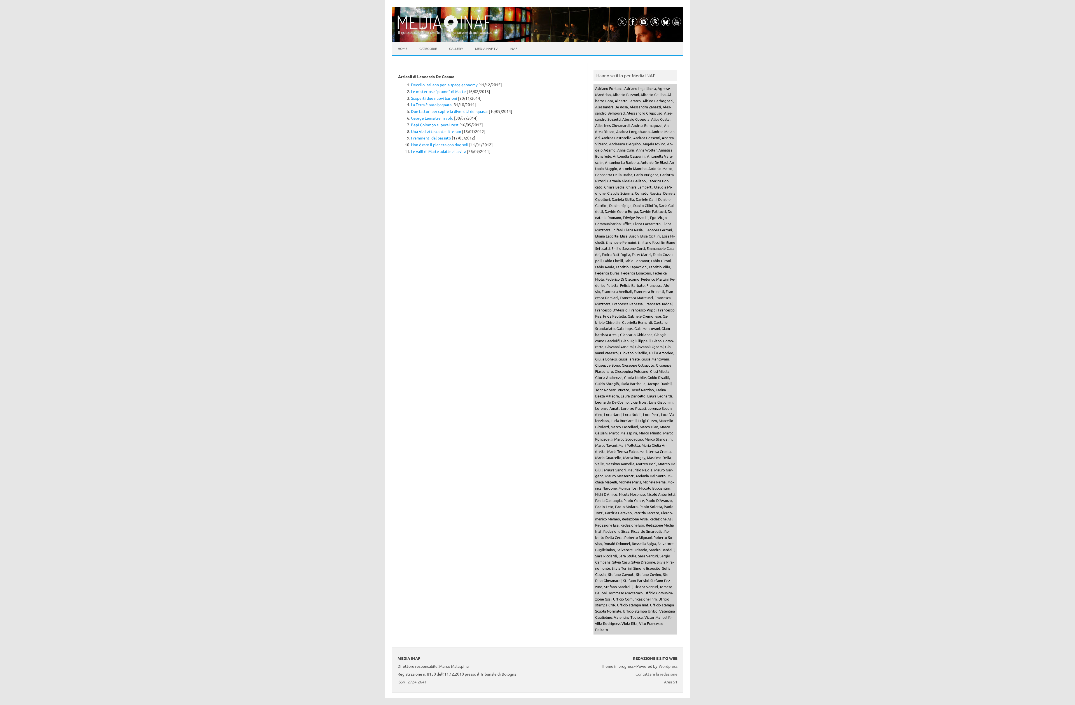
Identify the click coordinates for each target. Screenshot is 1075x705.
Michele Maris (630, 482)
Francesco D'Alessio (611, 310)
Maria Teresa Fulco (622, 451)
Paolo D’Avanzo (659, 500)
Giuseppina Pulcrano (631, 371)
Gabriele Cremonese (644, 316)
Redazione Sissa (616, 531)
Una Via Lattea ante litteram (436, 131)
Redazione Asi (660, 518)
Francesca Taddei (658, 303)
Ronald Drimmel (617, 543)
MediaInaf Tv (486, 48)
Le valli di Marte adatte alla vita (438, 151)
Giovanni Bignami (649, 346)
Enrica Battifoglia (616, 254)
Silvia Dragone (643, 562)
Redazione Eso (632, 525)
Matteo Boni (646, 463)
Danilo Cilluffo (645, 205)
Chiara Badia (614, 187)
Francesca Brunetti (649, 291)
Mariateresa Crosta (655, 451)
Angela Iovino (653, 143)
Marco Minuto (650, 433)
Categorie (428, 48)
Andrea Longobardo (633, 131)
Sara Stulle (627, 555)
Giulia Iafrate (629, 359)
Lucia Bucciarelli (624, 420)
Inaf (513, 48)
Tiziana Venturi (646, 586)
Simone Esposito (646, 568)
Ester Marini (641, 254)
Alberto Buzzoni (626, 94)
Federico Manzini (655, 279)
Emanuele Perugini (621, 242)
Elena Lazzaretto (647, 223)
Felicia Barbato (632, 285)
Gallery (456, 48)
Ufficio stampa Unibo (640, 611)
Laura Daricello (633, 396)
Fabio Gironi (661, 260)
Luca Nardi (612, 414)
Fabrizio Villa (659, 266)
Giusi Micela (659, 371)
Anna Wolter (646, 150)
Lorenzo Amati (607, 408)
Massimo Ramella (620, 463)
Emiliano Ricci (648, 242)
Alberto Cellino (653, 94)
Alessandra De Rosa (611, 106)
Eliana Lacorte (606, 236)
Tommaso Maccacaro (625, 592)
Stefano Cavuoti (621, 574)
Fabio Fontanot (637, 260)
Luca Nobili (632, 414)
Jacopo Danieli (659, 383)
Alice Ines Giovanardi (612, 125)
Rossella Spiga (644, 543)
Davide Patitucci (653, 211)
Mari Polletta (629, 445)
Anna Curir (625, 150)
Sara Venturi (648, 555)
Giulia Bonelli (606, 359)
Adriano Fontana (609, 88)
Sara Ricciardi (606, 555)
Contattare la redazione (656, 673)
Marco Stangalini (658, 439)
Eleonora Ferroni (658, 229)
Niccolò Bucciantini (654, 488)
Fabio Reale (604, 266)
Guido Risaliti (658, 377)
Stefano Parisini (636, 580)
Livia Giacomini (661, 402)
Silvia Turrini (622, 568)
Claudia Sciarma (620, 193)
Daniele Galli (646, 199)
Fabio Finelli (613, 260)
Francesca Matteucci (636, 297)
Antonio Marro (660, 168)
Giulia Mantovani (655, 359)
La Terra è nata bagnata (431, 104)
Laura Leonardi (659, 396)
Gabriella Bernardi (637, 322)
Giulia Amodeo (661, 352)
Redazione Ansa (635, 518)
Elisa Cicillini (650, 236)
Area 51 (670, 681)
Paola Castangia (608, 500)
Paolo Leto (604, 506)
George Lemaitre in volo (432, 117)
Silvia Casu (621, 562)
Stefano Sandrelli (618, 586)
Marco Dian (649, 426)
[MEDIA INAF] (445, 28)
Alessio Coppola (635, 119)
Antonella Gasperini (629, 156)
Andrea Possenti (646, 137)
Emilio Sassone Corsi (628, 248)
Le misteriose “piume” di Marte (438, 91)
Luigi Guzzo (647, 420)
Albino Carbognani (657, 100)
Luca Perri (651, 414)
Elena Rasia (633, 229)
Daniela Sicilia (623, 199)
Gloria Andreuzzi (608, 377)
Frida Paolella (614, 316)
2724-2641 (417, 681)
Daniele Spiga (620, 205)
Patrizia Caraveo (618, 512)
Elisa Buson (629, 236)
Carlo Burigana (646, 174)
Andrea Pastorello (616, 137)
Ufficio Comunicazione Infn (635, 599)
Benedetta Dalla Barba (613, 174)
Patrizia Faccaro (646, 512)
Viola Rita (629, 623)
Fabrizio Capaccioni (631, 266)
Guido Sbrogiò (607, 383)
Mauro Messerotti (619, 475)
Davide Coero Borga (621, 211)
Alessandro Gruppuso (644, 113)
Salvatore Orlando (632, 549)
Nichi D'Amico (606, 494)
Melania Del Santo (651, 475)
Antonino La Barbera (622, 162)
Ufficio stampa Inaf (632, 604)
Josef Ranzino (642, 389)
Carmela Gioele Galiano (626, 180)
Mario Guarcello (608, 457)
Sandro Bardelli (661, 549)
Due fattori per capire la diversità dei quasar (449, 111)
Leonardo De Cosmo (612, 402)
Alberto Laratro (628, 100)
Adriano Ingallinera (640, 88)
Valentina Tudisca (628, 617)
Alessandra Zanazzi (645, 106)
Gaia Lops (624, 328)
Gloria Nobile (635, 377)
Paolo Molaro (626, 506)
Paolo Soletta (650, 506)
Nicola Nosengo (632, 494)
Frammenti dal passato (431, 137)
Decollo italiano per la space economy (444, 84)
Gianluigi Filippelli (636, 340)
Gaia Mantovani (647, 328)
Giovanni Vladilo (633, 352)
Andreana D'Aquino (625, 143)
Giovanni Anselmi (619, 346)
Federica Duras (607, 273)
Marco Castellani (624, 426)
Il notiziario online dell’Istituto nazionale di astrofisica (445, 32)
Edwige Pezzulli (635, 217)
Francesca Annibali (617, 291)
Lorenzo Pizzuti (633, 408)
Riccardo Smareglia (647, 531)
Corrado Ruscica (648, 193)
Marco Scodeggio (628, 439)
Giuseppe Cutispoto (638, 365)
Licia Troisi (638, 402)
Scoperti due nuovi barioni (434, 98)
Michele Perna (654, 482)
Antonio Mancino (633, 168)
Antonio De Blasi (654, 162)
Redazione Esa (607, 525)
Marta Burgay (634, 457)
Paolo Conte (633, 500)
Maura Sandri (615, 469)
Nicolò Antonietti (661, 494)
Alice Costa (660, 119)
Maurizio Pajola (640, 469)
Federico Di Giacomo (622, 279)
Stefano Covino (648, 574)
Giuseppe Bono (607, 365)
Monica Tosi (627, 488)
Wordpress (668, 666)
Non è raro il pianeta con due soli (439, 144)
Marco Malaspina (623, 433)
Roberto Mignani (638, 537)
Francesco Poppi (642, 310)
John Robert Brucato (612, 389)
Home (402, 48)
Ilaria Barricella (633, 383)
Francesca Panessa (627, 303)
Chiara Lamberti (639, 187)
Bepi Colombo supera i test (435, 124)
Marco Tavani (606, 445)
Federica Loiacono (636, 273)
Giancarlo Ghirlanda (636, 334)
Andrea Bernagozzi (646, 125)
